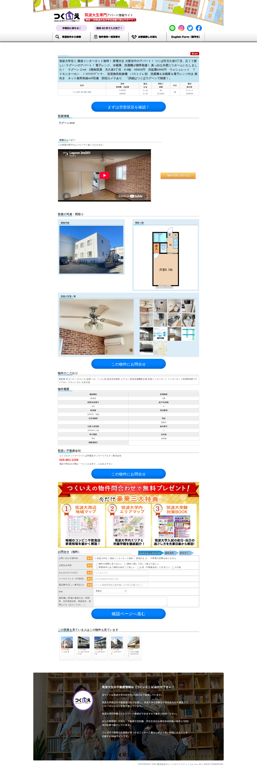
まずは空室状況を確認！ (129, 107)
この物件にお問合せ (128, 364)
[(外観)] (91, 272)
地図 (89, 92)
